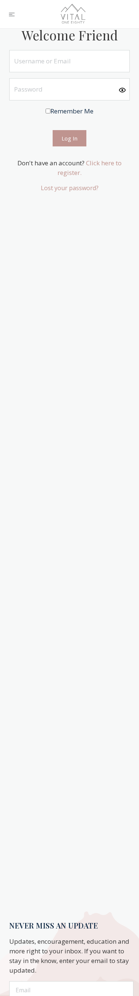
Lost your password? (70, 188)
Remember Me (71, 111)
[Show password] (122, 90)
